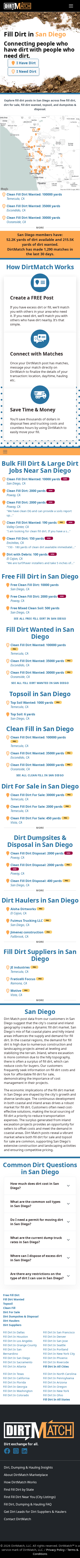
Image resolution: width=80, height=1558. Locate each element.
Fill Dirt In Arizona (55, 1382)
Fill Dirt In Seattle (54, 1345)
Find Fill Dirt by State (19, 1489)
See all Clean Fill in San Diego (40, 775)
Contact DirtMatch (17, 1519)
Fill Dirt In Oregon (55, 1386)
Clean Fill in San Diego (40, 728)
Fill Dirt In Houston (15, 1336)
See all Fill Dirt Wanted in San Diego (40, 683)
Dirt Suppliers (12, 1325)
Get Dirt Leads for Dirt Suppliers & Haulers (35, 1512)
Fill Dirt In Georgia (15, 1386)
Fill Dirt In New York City (59, 1353)
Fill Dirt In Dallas (14, 1332)
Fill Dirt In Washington (18, 1391)
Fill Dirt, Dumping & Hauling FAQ (28, 1504)
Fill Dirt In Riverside (56, 1362)
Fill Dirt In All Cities (56, 1366)
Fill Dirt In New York (56, 1391)
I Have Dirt (26, 62)
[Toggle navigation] (71, 6)
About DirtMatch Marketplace (26, 1475)
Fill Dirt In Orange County (20, 1345)
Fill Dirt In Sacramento (17, 1362)
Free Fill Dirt (11, 1295)
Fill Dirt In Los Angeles (17, 1341)
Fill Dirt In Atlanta (14, 1366)
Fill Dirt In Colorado (16, 1395)
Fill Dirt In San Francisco (59, 1332)
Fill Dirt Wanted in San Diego (40, 633)
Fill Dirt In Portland (55, 1349)
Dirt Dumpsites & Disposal (20, 1316)
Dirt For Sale (11, 1312)
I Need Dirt (26, 71)
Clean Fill (9, 1308)
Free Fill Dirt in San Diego (40, 576)
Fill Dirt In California (16, 1378)
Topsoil (8, 1303)
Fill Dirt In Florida (14, 1382)
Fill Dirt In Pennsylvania (58, 1378)
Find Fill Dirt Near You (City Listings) (30, 1497)
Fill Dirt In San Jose (55, 1341)
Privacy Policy (55, 1550)
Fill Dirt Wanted (13, 1299)
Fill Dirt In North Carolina (59, 1374)
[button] (40, 1185)
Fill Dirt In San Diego (16, 1358)
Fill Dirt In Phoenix (55, 1358)
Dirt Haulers (11, 1321)
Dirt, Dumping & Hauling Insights (28, 1467)
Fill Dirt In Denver (54, 1336)
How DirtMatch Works (20, 1482)
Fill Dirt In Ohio (53, 1395)
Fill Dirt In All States (56, 1399)
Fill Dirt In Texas (13, 1374)
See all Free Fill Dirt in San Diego (40, 618)
